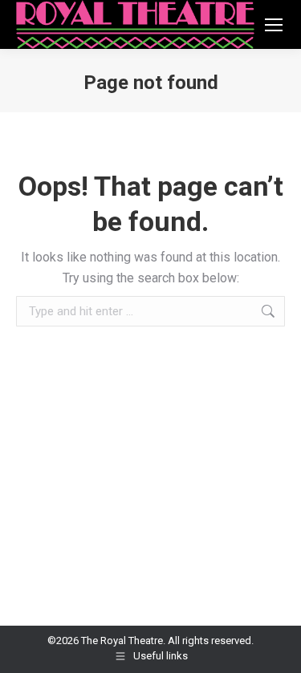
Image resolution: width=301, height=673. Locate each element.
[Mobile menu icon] (273, 25)
